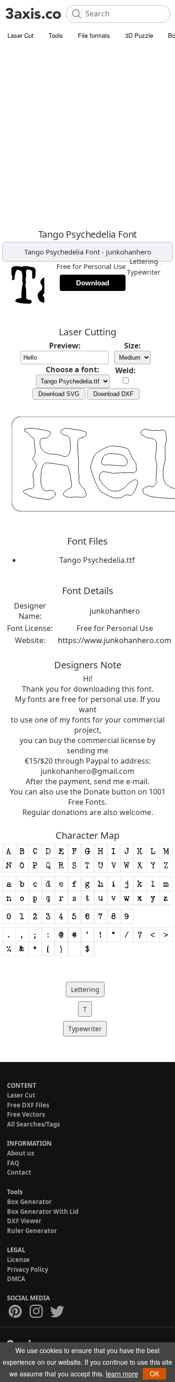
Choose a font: (72, 369)
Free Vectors (26, 1114)
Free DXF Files (28, 1105)
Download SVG (58, 393)
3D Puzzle (139, 35)
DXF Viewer (24, 1221)
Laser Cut (20, 35)
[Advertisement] (87, 136)
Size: (132, 345)
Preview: (65, 345)
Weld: (125, 370)
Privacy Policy (27, 1269)
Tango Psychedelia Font (62, 251)
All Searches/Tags (33, 1124)
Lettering (144, 261)
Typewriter (144, 272)
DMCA (16, 1279)
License (18, 1259)
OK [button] (154, 1373)
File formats (94, 35)
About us (20, 1153)
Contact (19, 1172)
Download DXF (113, 393)
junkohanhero (128, 251)
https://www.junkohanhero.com (114, 640)
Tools (56, 35)
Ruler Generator (32, 1230)
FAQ (13, 1163)
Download (92, 283)
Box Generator (29, 1202)
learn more (122, 1373)
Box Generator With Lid (42, 1211)
